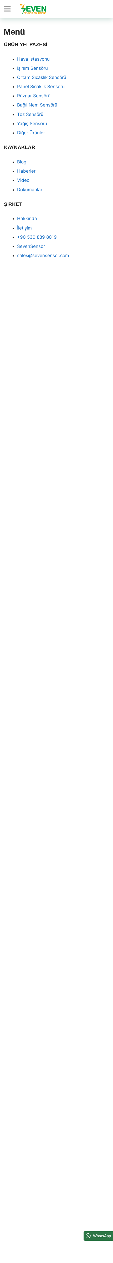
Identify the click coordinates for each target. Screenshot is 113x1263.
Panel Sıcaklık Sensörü (41, 86)
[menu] (8, 9)
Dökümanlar (29, 189)
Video (23, 180)
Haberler (26, 171)
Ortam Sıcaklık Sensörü (41, 77)
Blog (21, 161)
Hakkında (27, 218)
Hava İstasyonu (33, 59)
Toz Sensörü (30, 114)
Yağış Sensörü (32, 123)
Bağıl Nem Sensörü (37, 105)
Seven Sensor (33, 9)
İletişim (24, 228)
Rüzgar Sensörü (33, 95)
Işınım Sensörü (32, 68)
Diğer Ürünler (31, 132)
